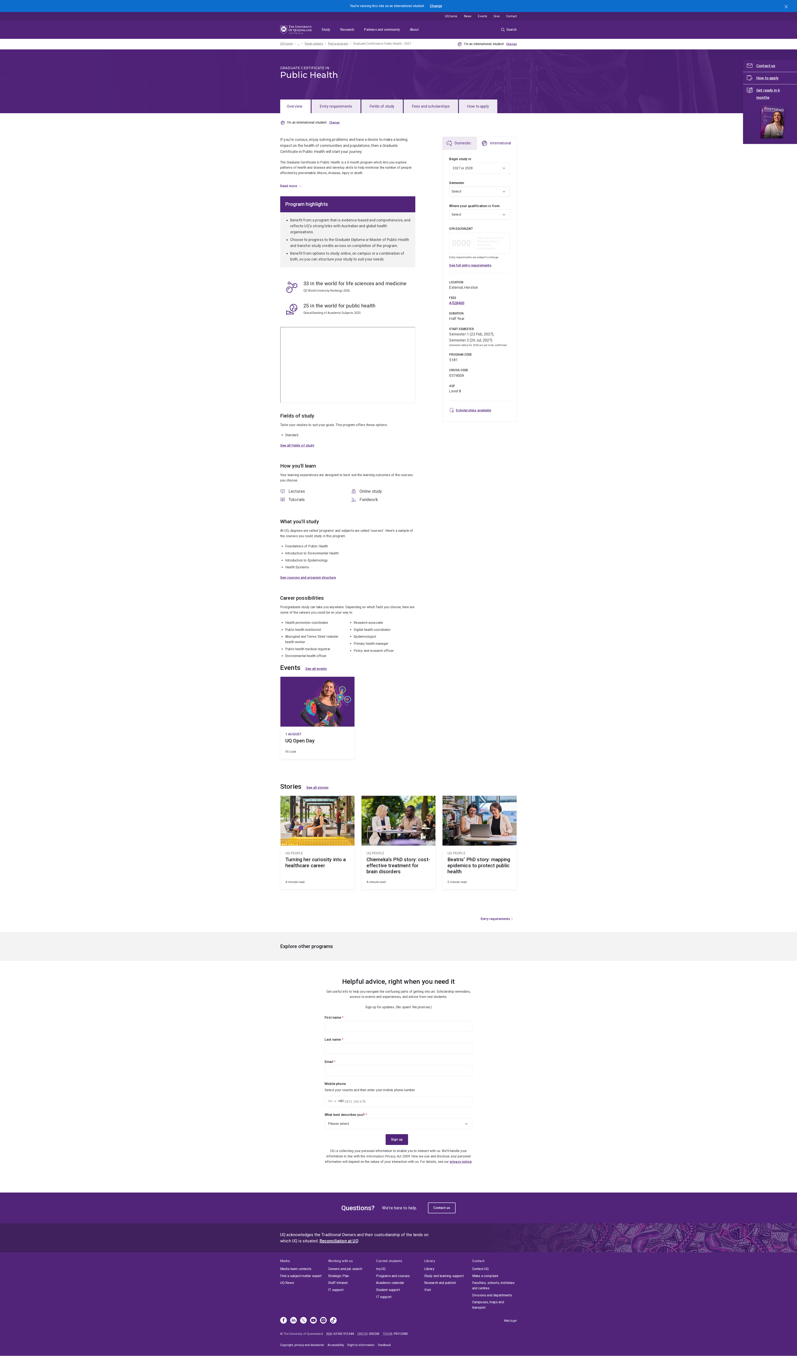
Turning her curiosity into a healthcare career (317, 842)
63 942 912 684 (344, 1333)
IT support (335, 1290)
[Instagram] (323, 1321)
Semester (456, 183)
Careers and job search (345, 1269)
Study (326, 30)
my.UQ (380, 1269)
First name (341, 1017)
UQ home (451, 16)
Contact (511, 16)
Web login (510, 1320)
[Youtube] (313, 1321)
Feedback (384, 1345)
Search (786, 7)
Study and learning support (444, 1276)
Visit (427, 1290)
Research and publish (440, 1283)
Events (482, 16)
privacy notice (461, 1162)
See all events (316, 669)
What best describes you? (353, 1115)
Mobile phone (335, 1084)
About (414, 30)
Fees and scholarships (431, 106)
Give (497, 16)
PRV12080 (401, 1333)
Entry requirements (336, 106)
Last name (341, 1040)
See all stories (317, 788)
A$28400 (456, 303)
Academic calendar (390, 1283)
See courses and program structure (308, 578)
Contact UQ (480, 1269)
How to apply (478, 106)
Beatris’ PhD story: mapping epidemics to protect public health (480, 842)
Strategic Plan (338, 1276)
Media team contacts (295, 1269)
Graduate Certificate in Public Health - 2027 (382, 43)
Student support (388, 1290)
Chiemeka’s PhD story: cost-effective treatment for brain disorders (399, 842)
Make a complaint (485, 1276)
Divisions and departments (492, 1295)
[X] (303, 1321)
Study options (314, 43)
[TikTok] (333, 1321)
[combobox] (479, 192)
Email (337, 1062)
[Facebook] (283, 1321)
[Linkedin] (293, 1321)
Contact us (441, 1208)
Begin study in (460, 159)
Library (429, 1269)
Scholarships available (473, 410)
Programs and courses (393, 1276)
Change (436, 6)
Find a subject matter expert (300, 1276)
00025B (374, 1333)
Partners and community (382, 30)
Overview (294, 106)
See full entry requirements (470, 265)
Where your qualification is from (474, 206)
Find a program (338, 43)
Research (347, 30)
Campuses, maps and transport (488, 1304)
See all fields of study (297, 445)
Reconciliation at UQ (339, 1240)
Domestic (463, 143)
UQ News (287, 1283)
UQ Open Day (317, 718)
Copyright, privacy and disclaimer (302, 1345)
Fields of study (382, 106)
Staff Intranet (338, 1283)
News (468, 16)
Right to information (360, 1345)
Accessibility (336, 1345)
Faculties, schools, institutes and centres (493, 1285)
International (500, 143)
